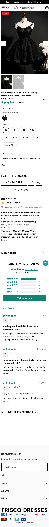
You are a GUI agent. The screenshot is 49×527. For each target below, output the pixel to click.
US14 (25, 137)
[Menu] (3, 8)
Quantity (4, 165)
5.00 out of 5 (31, 269)
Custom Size (9, 145)
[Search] (8, 8)
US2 (5, 130)
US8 (32, 130)
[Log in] (40, 8)
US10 (5, 137)
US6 (23, 130)
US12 (15, 137)
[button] (45, 269)
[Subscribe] (42, 467)
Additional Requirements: (12, 154)
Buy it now (22, 190)
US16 (35, 137)
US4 (14, 130)
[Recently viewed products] (45, 263)
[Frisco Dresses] (25, 7)
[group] (6, 82)
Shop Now (38, 2)
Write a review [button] (24, 298)
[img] (9, 315)
